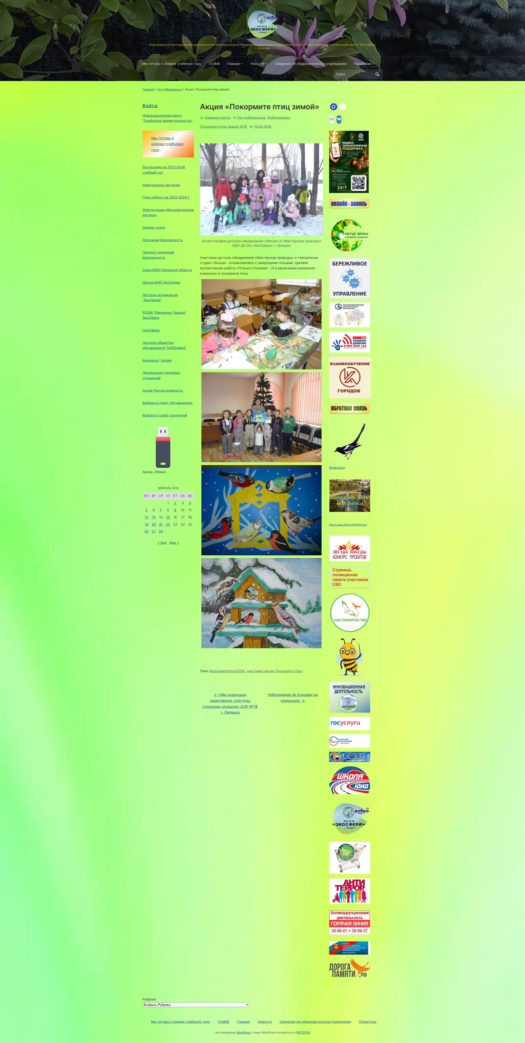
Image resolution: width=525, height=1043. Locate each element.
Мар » (174, 543)
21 (161, 524)
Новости (257, 64)
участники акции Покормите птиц (274, 671)
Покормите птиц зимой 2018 (223, 126)
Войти (150, 105)
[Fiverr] (342, 106)
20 (154, 524)
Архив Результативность (163, 390)
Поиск (377, 74)
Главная (233, 64)
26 (146, 531)
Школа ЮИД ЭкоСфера (161, 282)
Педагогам (362, 64)
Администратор (218, 117)
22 (168, 524)
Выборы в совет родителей (165, 415)
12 (146, 517)
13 (153, 517)
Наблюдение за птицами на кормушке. (293, 698)
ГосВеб (214, 64)
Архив (166, 360)
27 (154, 531)
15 (168, 517)
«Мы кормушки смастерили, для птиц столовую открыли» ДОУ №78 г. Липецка (230, 703)
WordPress (243, 1032)
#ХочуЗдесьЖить (339, 524)
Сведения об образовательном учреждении (311, 64)
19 (146, 524)
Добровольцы (278, 117)
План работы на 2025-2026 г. (166, 197)
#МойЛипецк (359, 524)
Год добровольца (169, 89)
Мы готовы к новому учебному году (172, 64)
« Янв (162, 543)
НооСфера (151, 330)
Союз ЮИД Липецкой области (167, 270)
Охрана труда (154, 227)
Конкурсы (151, 360)
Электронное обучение (161, 185)
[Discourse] (333, 106)
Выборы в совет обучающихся (167, 403)
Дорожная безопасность (163, 240)
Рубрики (149, 999)
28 (161, 531)
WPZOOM (303, 1032)
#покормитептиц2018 (226, 671)
